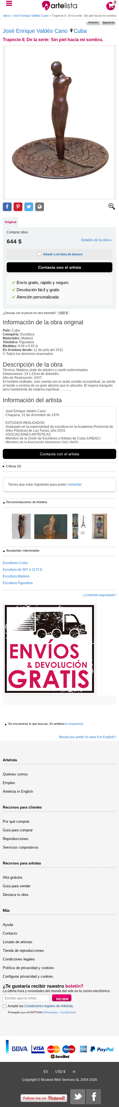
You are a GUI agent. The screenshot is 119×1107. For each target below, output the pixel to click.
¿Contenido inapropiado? (99, 595)
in (74, 1072)
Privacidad (51, 1012)
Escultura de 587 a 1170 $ (22, 570)
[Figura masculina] (99, 526)
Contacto (10, 933)
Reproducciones (16, 839)
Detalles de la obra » (96, 240)
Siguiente (108, 22)
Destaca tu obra (15, 895)
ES (45, 1072)
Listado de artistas (17, 942)
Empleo (9, 783)
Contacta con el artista (59, 267)
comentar (75, 484)
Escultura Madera (16, 576)
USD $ (63, 313)
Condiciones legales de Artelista (48, 1006)
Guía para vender (16, 886)
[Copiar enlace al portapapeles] (39, 206)
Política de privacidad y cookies (28, 968)
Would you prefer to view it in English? (87, 737)
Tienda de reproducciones (23, 950)
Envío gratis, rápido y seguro (42, 282)
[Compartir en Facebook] (7, 206)
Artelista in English (18, 791)
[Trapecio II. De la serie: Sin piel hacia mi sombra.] (59, 122)
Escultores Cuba (15, 563)
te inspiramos (74, 723)
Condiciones (68, 1012)
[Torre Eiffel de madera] (79, 526)
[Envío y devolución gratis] (50, 649)
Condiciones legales (19, 959)
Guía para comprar (18, 830)
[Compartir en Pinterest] (18, 206)
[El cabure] (21, 526)
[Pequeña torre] (51, 527)
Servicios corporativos (20, 847)
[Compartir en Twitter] (28, 206)
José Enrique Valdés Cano (30, 15)
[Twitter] (77, 1096)
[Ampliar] (111, 209)
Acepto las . (41, 1006)
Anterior (93, 22)
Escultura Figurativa (18, 583)
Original (10, 222)
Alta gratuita (12, 877)
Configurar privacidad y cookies (28, 976)
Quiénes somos (15, 774)
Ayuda (8, 925)
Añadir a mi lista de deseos (62, 254)
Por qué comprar (16, 821)
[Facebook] (93, 1096)
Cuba (80, 31)
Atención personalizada (38, 297)
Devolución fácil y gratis (38, 290)
